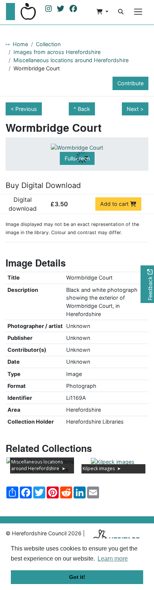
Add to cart (115, 204)
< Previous (23, 109)
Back (84, 109)
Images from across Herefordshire (57, 52)
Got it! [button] (77, 577)
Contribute (130, 83)
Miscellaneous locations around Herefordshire (71, 60)
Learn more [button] (113, 558)
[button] (102, 11)
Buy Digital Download (43, 185)
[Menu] (138, 12)
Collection (48, 44)
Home (20, 44)
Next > (135, 109)
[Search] (120, 11)
